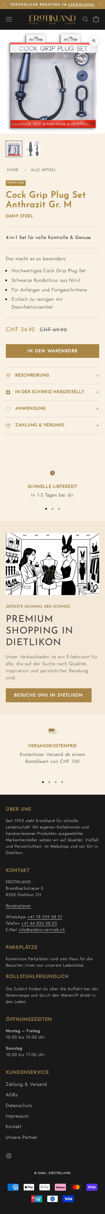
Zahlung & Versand (26, 1084)
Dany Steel (20, 216)
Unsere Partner (21, 1137)
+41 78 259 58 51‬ (44, 917)
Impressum (17, 1116)
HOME (13, 170)
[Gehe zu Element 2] (32, 149)
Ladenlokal (81, 4)
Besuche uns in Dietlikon (48, 695)
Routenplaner (18, 906)
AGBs (12, 1094)
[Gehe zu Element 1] (14, 149)
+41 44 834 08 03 (39, 923)
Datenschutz (19, 1105)
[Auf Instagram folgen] (9, 1156)
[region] (52, 483)
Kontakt (14, 1126)
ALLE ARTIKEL (43, 170)
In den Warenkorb (52, 351)
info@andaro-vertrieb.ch (42, 930)
